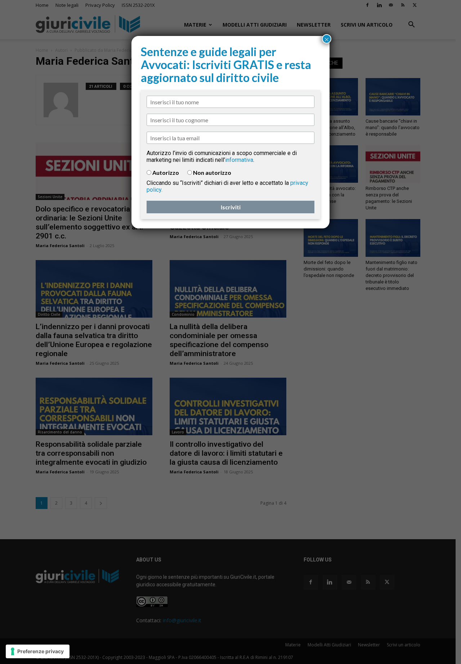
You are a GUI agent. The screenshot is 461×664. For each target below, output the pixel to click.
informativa (239, 159)
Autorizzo (165, 172)
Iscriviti (231, 207)
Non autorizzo (212, 172)
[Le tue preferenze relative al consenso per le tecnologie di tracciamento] (38, 651)
